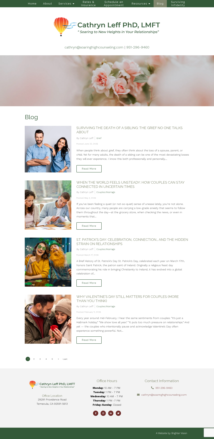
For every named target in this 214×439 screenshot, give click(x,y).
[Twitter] (118, 413)
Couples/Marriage (105, 192)
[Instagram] (103, 413)
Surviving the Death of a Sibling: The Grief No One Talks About (129, 130)
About (47, 3)
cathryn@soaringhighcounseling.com (164, 394)
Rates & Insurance (88, 3)
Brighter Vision (179, 433)
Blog (160, 3)
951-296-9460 (164, 387)
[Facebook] (95, 413)
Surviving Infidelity (178, 3)
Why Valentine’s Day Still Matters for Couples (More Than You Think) (127, 299)
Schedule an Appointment (114, 3)
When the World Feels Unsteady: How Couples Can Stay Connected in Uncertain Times (130, 184)
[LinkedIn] (110, 413)
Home (32, 3)
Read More (89, 168)
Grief (98, 138)
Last (65, 359)
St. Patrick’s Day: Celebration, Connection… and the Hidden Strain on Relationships (132, 241)
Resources (139, 3)
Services (65, 3)
